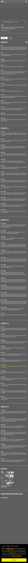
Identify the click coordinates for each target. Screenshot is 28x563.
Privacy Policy (12, 553)
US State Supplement (17, 556)
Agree (14, 560)
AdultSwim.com (10, 548)
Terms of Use (10, 550)
